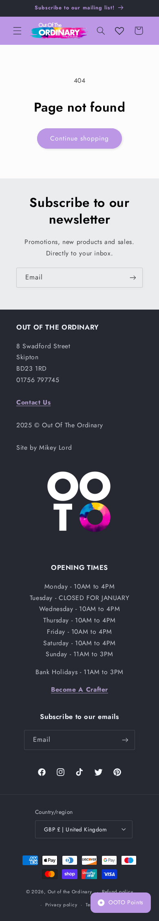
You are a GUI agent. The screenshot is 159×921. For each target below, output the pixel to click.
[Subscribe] (133, 278)
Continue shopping (79, 138)
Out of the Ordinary (70, 891)
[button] (17, 30)
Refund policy (117, 891)
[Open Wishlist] (119, 30)
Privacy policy (61, 904)
